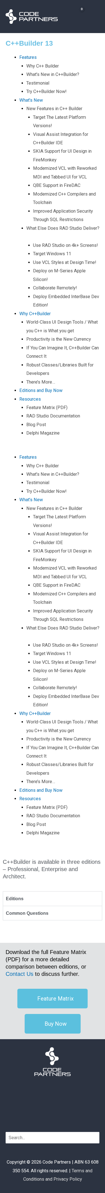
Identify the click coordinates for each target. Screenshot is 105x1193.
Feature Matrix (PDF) (46, 407)
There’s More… (40, 382)
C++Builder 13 (29, 43)
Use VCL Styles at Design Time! (64, 262)
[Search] (95, 1137)
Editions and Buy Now (40, 390)
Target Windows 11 (52, 253)
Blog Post (36, 424)
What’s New (31, 100)
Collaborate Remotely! (55, 288)
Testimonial (37, 83)
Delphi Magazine (43, 433)
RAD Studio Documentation (53, 416)
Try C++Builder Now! (46, 91)
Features (28, 57)
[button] (52, 449)
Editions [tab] (15, 898)
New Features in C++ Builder (54, 108)
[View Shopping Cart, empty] (76, 16)
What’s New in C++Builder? (52, 74)
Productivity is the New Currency (58, 339)
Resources (30, 399)
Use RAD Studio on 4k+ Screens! (65, 245)
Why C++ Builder (42, 66)
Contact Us (19, 974)
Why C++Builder (35, 313)
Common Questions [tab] (27, 913)
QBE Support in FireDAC (56, 185)
